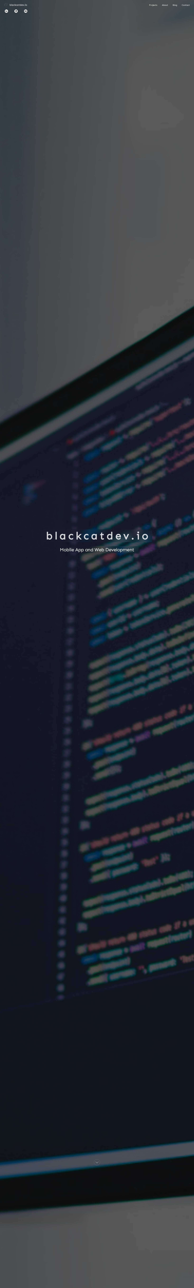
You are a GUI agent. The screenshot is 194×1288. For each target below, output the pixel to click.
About (165, 5)
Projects (153, 5)
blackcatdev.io (18, 4)
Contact (186, 5)
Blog (175, 5)
